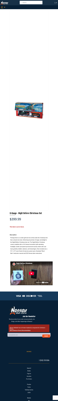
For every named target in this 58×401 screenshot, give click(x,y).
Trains (29, 387)
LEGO (29, 392)
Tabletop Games (29, 389)
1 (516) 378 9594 (44, 360)
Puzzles (29, 384)
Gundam (29, 376)
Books (29, 371)
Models (29, 398)
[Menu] (4, 7)
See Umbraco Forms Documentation (20, 330)
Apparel (29, 368)
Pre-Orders (29, 379)
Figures (29, 373)
